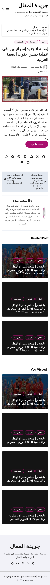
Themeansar (27, 580)
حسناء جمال (37, 273)
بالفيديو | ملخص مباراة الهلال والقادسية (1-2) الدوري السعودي (26, 268)
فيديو (30, 260)
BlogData (42, 576)
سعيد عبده (20, 200)
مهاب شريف (37, 312)
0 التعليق (41, 71)
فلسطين (20, 42)
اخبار (43, 42)
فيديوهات (17, 260)
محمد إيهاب (37, 350)
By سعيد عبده (36, 67)
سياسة (32, 42)
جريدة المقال (33, 5)
